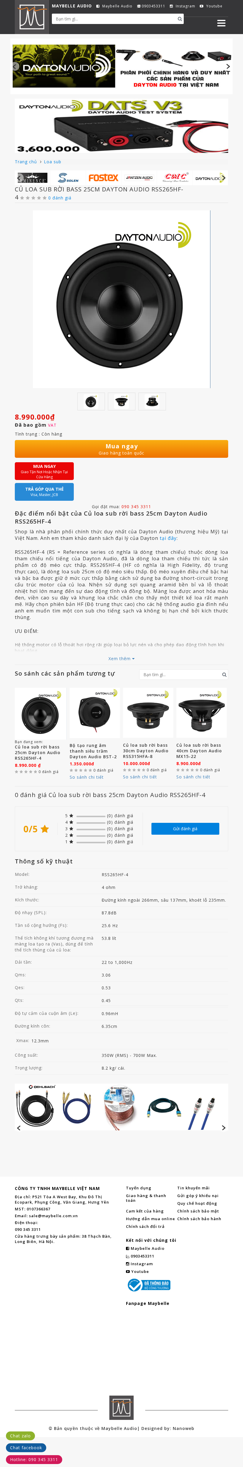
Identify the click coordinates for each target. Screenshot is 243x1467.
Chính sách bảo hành (199, 1218)
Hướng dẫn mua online (150, 1218)
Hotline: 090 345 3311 (34, 1459)
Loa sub (52, 161)
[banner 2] (121, 126)
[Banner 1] (121, 66)
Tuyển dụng (138, 1188)
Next (228, 66)
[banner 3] (121, 1107)
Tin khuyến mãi (193, 1188)
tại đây (168, 538)
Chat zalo (20, 1436)
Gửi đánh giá (185, 828)
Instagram (185, 6)
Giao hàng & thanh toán (146, 1198)
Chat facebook (26, 1447)
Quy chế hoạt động (197, 1203)
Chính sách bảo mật (198, 1211)
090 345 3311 (136, 506)
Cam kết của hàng (145, 1211)
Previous (14, 66)
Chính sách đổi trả (145, 1226)
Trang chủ (27, 161)
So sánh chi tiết (87, 777)
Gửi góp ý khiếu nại (198, 1195)
